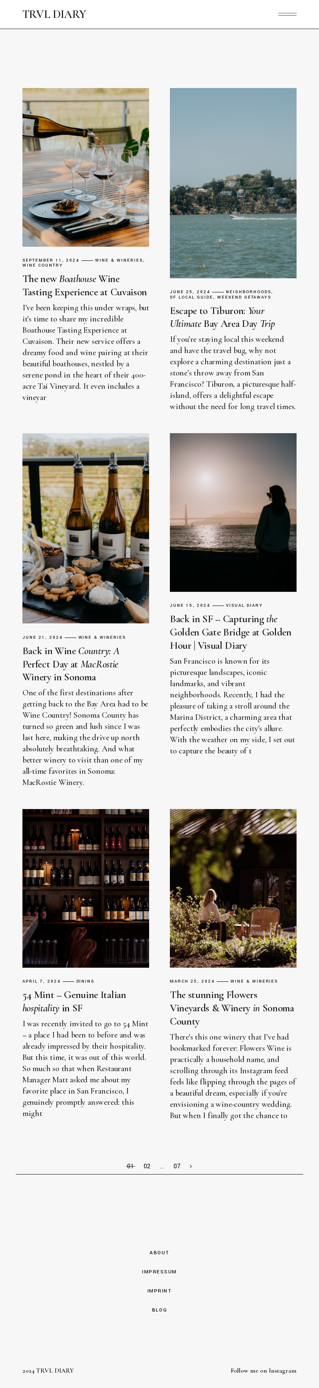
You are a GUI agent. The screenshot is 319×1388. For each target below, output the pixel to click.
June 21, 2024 (42, 637)
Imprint (159, 1291)
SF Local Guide (191, 297)
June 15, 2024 (190, 605)
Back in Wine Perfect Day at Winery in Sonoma (70, 664)
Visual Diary (244, 605)
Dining (85, 981)
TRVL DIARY (54, 14)
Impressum (159, 1271)
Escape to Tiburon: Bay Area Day (222, 317)
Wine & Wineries (119, 260)
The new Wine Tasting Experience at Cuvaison (84, 285)
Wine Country (42, 265)
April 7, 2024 (41, 981)
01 (130, 1166)
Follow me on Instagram (264, 1370)
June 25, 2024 (190, 292)
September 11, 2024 (51, 260)
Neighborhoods (248, 292)
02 (147, 1166)
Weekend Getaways (244, 297)
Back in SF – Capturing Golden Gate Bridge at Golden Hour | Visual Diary (231, 632)
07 (177, 1166)
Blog (159, 1310)
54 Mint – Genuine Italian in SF (74, 1001)
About (159, 1252)
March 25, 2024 (192, 981)
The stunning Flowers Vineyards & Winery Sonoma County (232, 1008)
